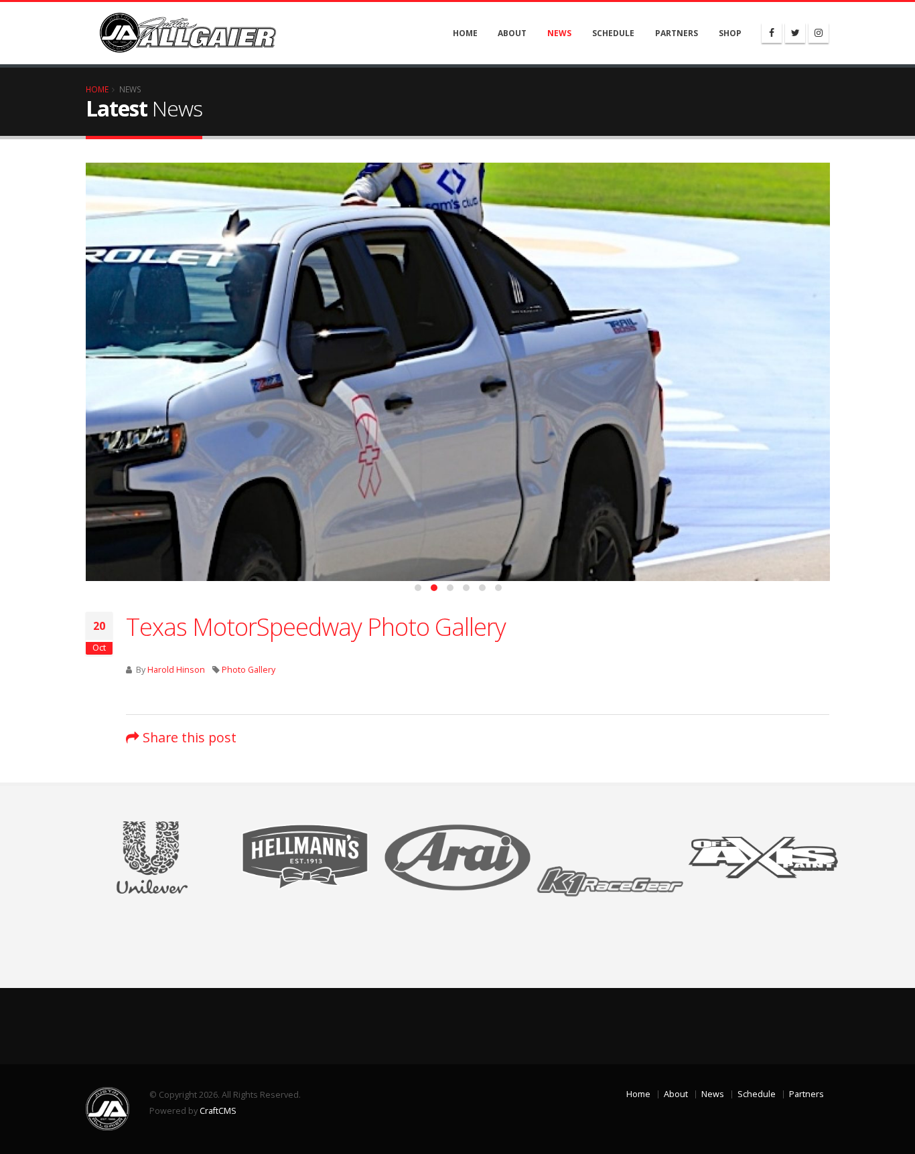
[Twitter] (795, 33)
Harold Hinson (176, 669)
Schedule (613, 33)
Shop (730, 33)
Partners (676, 33)
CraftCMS (218, 1111)
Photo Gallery (248, 669)
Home (465, 33)
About (512, 33)
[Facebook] (772, 33)
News (559, 33)
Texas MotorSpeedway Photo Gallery (316, 626)
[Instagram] (818, 33)
